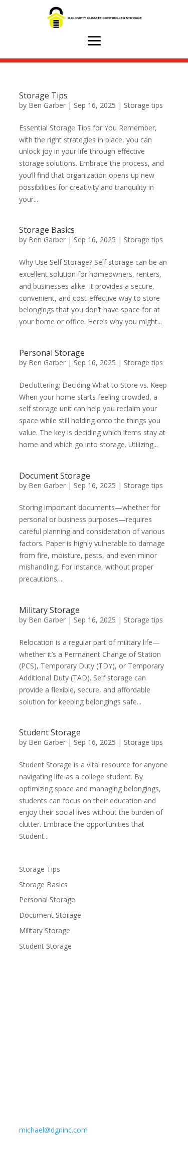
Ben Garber (47, 105)
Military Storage (49, 609)
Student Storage (50, 732)
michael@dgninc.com (53, 1130)
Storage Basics (47, 229)
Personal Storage (52, 352)
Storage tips (143, 105)
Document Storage (54, 475)
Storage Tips (43, 95)
